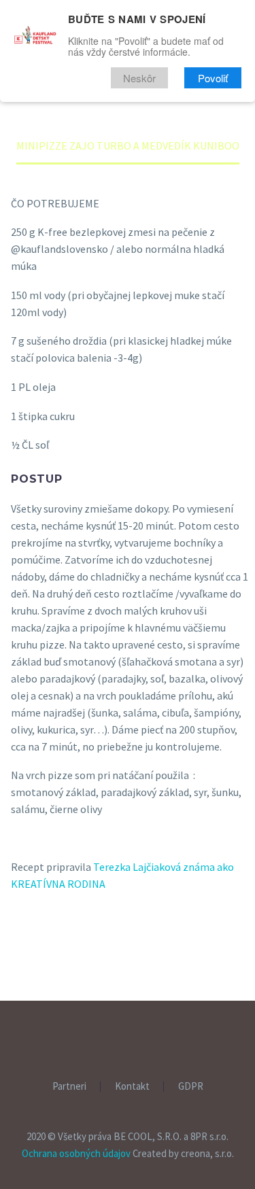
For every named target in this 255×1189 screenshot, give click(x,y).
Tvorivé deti (158, 149)
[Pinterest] (62, 988)
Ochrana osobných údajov (76, 1153)
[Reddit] (121, 988)
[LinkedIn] (102, 988)
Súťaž (139, 177)
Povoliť (213, 78)
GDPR (190, 1087)
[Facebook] (23, 988)
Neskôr (139, 78)
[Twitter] (42, 988)
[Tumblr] (82, 988)
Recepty (145, 122)
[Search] (125, 231)
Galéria (199, 177)
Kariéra (216, 204)
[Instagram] (136, 1038)
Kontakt (132, 1087)
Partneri (147, 204)
